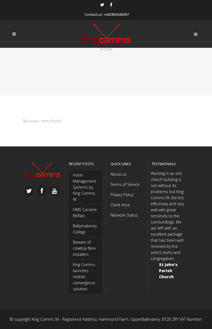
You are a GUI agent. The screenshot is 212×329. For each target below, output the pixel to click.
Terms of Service (125, 184)
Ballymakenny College (85, 229)
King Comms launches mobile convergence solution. (84, 276)
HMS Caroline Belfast (85, 212)
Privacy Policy (121, 194)
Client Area (119, 204)
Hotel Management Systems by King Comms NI (84, 187)
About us (118, 174)
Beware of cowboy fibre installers (84, 248)
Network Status (124, 215)
